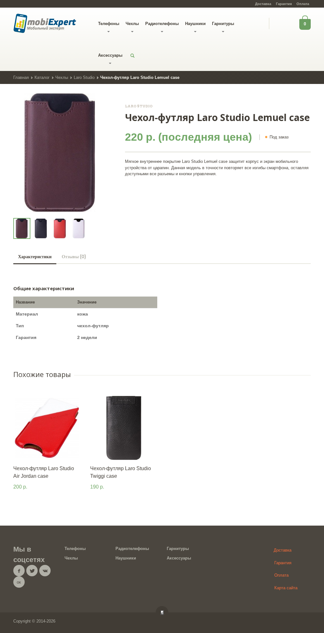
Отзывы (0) (74, 256)
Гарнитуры (223, 23)
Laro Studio (84, 77)
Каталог (42, 77)
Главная (21, 77)
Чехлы (132, 23)
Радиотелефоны (162, 23)
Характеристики (35, 256)
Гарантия (284, 4)
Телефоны (108, 23)
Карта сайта (285, 587)
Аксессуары (110, 55)
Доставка (263, 4)
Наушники (195, 23)
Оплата (302, 4)
